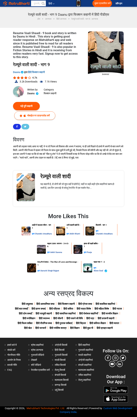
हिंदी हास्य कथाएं (39, 308)
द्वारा (33, 234)
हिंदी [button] (50, 3)
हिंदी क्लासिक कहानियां (105, 303)
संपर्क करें (11, 349)
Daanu (17, 72)
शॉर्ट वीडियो (36, 364)
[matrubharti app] (78, 3)
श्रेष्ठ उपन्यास (37, 349)
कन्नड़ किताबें (60, 384)
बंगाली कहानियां (85, 364)
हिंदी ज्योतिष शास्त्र (58, 327)
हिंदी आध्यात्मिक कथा (45, 303)
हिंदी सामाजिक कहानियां (65, 313)
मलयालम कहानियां (86, 369)
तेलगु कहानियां (84, 379)
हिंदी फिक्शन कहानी (36, 72)
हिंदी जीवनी (58, 318)
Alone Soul (99, 271)
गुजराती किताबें (61, 354)
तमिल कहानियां (84, 374)
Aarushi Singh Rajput (49, 271)
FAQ (9, 369)
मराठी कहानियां (84, 354)
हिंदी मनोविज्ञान (29, 318)
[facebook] (108, 358)
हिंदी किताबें (59, 349)
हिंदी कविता (68, 308)
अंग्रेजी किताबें (61, 344)
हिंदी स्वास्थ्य (44, 318)
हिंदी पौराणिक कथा (44, 323)
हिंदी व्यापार (114, 323)
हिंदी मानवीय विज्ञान (110, 313)
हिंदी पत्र (90, 318)
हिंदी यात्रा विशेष (84, 308)
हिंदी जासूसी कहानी (44, 313)
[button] (43, 3)
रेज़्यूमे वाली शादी (55, 176)
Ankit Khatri (75, 234)
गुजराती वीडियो (37, 354)
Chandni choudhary (43, 234)
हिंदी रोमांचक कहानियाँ (88, 313)
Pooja (89, 252)
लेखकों (34, 359)
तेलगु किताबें (60, 369)
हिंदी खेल (28, 327)
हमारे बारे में (12, 344)
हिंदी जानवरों (40, 327)
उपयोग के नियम (14, 359)
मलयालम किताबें (61, 379)
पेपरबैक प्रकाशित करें (40, 369)
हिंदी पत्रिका (54, 308)
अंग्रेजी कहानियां (85, 359)
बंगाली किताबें (60, 374)
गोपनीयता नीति (13, 354)
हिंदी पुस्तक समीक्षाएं (63, 323)
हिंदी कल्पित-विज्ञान (98, 323)
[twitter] (123, 358)
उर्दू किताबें (59, 389)
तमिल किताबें (60, 364)
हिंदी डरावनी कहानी (106, 318)
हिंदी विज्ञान (75, 327)
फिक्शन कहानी (50, 93)
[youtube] (112, 364)
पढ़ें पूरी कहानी (26, 106)
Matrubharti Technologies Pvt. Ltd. (46, 408)
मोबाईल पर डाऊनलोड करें (38, 115)
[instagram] (115, 358)
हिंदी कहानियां (84, 344)
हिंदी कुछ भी (88, 327)
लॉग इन (119, 3)
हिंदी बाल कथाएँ (21, 308)
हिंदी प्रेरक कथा (85, 303)
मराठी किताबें (60, 359)
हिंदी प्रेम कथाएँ (25, 313)
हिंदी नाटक (117, 308)
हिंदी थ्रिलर (81, 323)
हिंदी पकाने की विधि (75, 318)
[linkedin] (120, 364)
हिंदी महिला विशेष (102, 308)
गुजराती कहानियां (85, 349)
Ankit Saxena (56, 252)
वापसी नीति (12, 364)
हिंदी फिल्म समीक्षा (25, 323)
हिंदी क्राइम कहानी (105, 327)
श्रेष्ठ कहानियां (37, 344)
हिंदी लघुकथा (27, 303)
